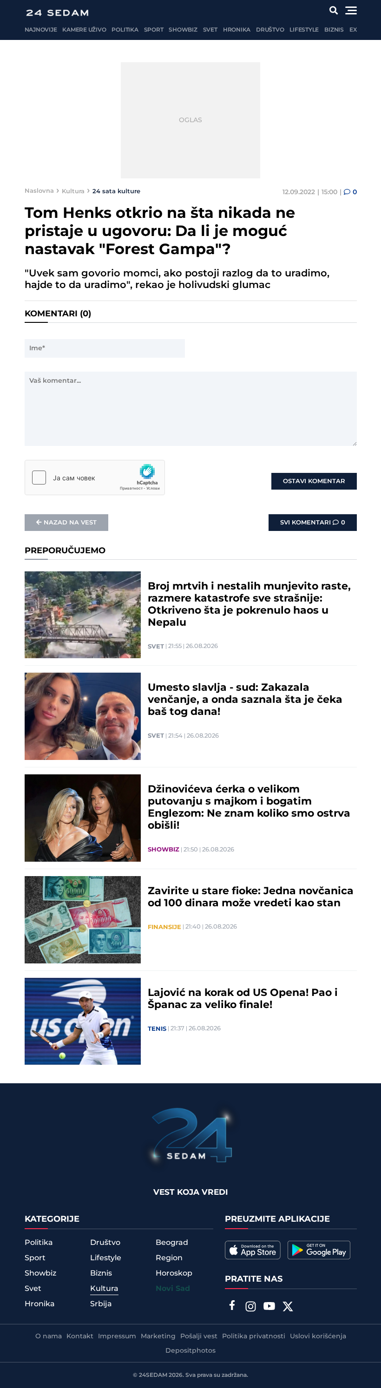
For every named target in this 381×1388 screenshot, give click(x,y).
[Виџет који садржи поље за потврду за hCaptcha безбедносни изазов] (95, 477)
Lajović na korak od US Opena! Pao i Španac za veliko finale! (243, 999)
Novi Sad (173, 1289)
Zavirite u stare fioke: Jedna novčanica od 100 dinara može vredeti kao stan (251, 897)
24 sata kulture (116, 191)
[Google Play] (319, 1250)
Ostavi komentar (314, 481)
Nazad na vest (70, 522)
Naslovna (39, 191)
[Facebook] (232, 1306)
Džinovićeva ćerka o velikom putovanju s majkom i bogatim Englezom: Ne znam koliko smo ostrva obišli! (249, 808)
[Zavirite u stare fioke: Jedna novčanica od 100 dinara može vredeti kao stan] (83, 919)
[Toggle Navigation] (351, 10)
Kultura (73, 191)
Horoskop (174, 1273)
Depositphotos (190, 1350)
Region (169, 1258)
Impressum (117, 1336)
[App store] (253, 1250)
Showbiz (183, 30)
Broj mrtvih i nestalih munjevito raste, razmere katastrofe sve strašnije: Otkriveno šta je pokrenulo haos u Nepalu (249, 605)
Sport (154, 30)
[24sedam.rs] (57, 13)
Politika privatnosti (253, 1336)
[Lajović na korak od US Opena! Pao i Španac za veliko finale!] (83, 1021)
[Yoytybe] (269, 1308)
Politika (125, 30)
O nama (48, 1336)
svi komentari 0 (312, 522)
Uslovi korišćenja (318, 1336)
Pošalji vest (198, 1336)
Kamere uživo (84, 30)
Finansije (164, 927)
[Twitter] (288, 1308)
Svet (210, 30)
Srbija (101, 1303)
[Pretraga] (333, 10)
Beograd (172, 1242)
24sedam (153, 1375)
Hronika (236, 30)
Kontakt (79, 1336)
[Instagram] (250, 1308)
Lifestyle (304, 30)
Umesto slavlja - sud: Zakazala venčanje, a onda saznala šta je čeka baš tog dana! (245, 700)
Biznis (334, 30)
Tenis (157, 1029)
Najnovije (41, 30)
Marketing (158, 1336)
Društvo (270, 30)
